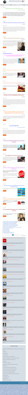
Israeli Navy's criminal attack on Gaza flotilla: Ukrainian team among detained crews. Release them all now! (13, 267)
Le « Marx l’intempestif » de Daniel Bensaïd (8, 232)
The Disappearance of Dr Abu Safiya (7, 322)
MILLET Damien (19, 127)
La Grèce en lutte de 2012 (6, 231)
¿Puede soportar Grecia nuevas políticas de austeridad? (10, 225)
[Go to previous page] (4, 235)
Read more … (4, 17)
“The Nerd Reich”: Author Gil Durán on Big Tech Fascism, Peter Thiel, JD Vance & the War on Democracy (13, 238)
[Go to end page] (21, 235)
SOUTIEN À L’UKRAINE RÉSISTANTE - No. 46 (8, 281)
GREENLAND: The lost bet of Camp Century (7, 295)
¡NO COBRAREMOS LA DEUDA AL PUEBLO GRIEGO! (9, 223)
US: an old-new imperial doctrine (6, 288)
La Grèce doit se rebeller (6, 230)
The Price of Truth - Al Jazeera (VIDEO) (7, 309)
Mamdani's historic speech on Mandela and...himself (9, 245)
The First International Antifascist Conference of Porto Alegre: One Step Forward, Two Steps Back (14, 274)
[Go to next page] (20, 235)
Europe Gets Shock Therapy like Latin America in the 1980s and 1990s (12, 227)
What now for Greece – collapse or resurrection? (9, 226)
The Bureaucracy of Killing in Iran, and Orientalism (8, 302)
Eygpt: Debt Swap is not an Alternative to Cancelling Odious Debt (11, 221)
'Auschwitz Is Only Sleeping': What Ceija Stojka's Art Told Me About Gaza (11, 259)
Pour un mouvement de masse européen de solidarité (10, 222)
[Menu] (3, 5)
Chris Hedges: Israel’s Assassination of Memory (8, 336)
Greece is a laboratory (6, 229)
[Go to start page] (3, 235)
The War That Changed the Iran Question (7, 252)
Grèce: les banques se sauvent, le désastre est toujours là (10, 224)
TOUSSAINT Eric (23, 127)
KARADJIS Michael (23, 39)
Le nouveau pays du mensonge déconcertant (8, 329)
